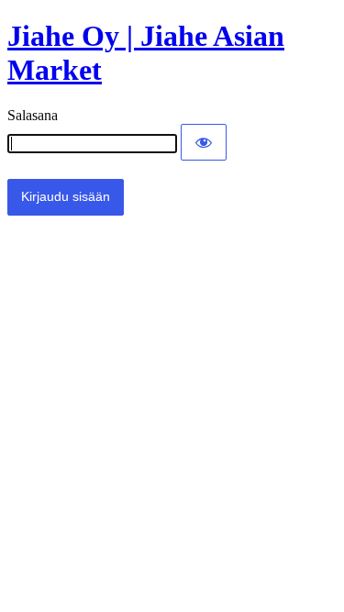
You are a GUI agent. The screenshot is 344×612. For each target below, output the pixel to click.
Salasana (32, 115)
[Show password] (204, 142)
